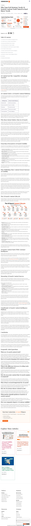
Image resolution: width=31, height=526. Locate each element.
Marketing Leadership (19, 501)
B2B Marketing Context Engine (13, 259)
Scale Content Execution (19, 498)
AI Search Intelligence (4, 494)
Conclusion (3, 56)
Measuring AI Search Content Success (7, 52)
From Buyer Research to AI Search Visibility (8, 45)
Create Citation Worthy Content (5, 495)
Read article (4, 453)
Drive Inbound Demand (19, 494)
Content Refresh (18, 495)
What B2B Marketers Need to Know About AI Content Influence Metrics (22, 444)
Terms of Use (18, 515)
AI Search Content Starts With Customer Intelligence (9, 50)
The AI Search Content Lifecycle (6, 48)
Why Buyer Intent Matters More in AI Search (8, 43)
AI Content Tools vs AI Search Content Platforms (9, 41)
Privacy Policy (18, 514)
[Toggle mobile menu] (29, 1)
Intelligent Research (4, 501)
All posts (3, 5)
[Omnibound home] (6, 2)
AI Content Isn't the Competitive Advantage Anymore (9, 39)
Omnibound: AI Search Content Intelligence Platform (9, 54)
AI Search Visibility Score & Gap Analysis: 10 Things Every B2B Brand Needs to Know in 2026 (7, 445)
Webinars (2, 514)
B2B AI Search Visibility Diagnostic (6, 517)
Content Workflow (3, 498)
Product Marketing (18, 504)
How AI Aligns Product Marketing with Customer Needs (8, 468)
